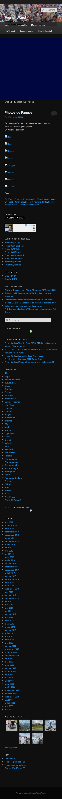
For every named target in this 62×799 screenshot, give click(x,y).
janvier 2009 (10, 645)
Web (7, 493)
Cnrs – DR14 (10, 275)
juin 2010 (9, 636)
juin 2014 (9, 604)
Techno (8, 481)
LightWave (9, 433)
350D (11, 201)
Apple (7, 376)
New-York (9, 449)
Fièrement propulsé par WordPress (31, 793)
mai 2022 (9, 522)
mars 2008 (9, 664)
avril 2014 (9, 610)
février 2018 (10, 560)
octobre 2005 (11, 693)
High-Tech (9, 404)
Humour (8, 411)
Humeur (8, 408)
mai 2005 (9, 709)
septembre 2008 (12, 655)
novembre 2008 (12, 649)
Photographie (21, 25)
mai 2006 (9, 677)
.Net (6, 373)
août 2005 (9, 699)
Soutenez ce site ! (27, 31)
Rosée (14, 204)
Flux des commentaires (15, 764)
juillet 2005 (10, 703)
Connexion (10, 758)
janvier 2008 (10, 668)
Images (8, 414)
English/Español (45, 31)
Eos (22, 201)
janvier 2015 (10, 595)
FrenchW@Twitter (13, 261)
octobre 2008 (11, 652)
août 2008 (9, 658)
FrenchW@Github (13, 252)
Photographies (43, 199)
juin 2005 (9, 706)
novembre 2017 (12, 569)
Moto (7, 446)
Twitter (8, 484)
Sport (7, 474)
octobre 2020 (11, 525)
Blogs (7, 385)
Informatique (11, 417)
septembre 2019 (12, 541)
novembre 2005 (12, 690)
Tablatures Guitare (13, 477)
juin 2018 (9, 550)
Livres (7, 436)
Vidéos (8, 490)
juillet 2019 (10, 544)
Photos (8, 204)
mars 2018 (9, 557)
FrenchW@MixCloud (14, 255)
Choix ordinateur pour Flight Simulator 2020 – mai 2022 (30, 290)
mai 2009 (9, 642)
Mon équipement (38, 25)
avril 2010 (9, 639)
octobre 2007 (11, 671)
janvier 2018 (10, 563)
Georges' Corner (12, 401)
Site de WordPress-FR (15, 768)
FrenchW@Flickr (12, 248)
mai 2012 (9, 617)
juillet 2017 (10, 573)
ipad (7, 427)
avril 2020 (9, 528)
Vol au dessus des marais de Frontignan (23, 305)
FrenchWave (10, 398)
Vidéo (7, 487)
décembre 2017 (12, 566)
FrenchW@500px (12, 242)
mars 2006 (9, 683)
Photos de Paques (19, 112)
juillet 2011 (10, 633)
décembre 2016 (12, 579)
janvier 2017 (10, 576)
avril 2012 (9, 620)
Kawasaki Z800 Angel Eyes (30, 355)
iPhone (8, 430)
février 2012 (10, 626)
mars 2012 (9, 623)
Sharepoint (10, 471)
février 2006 (10, 687)
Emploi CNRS (11, 278)
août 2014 (9, 601)
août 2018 (9, 547)
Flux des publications (15, 761)
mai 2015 (9, 592)
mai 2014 (9, 607)
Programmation (12, 465)
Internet (8, 420)
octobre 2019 (11, 538)
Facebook (9, 395)
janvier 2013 (10, 614)
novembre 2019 (12, 534)
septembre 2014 (12, 598)
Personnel (19, 199)
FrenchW (9, 343)
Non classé (10, 452)
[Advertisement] (31, 69)
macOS (8, 439)
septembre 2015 (12, 588)
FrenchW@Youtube (14, 264)
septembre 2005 (12, 696)
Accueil (8, 25)
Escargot (29, 201)
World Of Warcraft (13, 500)
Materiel (8, 442)
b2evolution (10, 382)
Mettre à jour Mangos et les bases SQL (36, 362)
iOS (6, 423)
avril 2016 (9, 582)
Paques (51, 201)
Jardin (44, 201)
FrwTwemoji (10, 31)
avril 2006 (9, 680)
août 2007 (9, 674)
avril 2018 (9, 553)
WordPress (10, 496)
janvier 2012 (10, 630)
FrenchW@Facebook (14, 245)
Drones (8, 392)
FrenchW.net (15, 17)
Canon (17, 201)
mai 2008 (9, 661)
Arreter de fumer (12, 379)
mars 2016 (9, 585)
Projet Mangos (11, 468)
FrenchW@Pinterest (14, 258)
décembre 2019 (12, 531)
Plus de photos (11, 747)
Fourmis (37, 201)
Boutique (9, 389)
